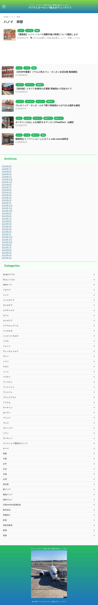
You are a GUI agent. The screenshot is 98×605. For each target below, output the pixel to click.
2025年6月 (7, 190)
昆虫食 (6, 484)
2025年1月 (6, 203)
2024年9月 (7, 213)
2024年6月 (7, 221)
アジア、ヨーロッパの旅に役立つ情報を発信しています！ (49, 549)
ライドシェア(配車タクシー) (15, 443)
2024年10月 (7, 211)
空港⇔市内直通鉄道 (12, 504)
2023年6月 (7, 250)
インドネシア (8, 300)
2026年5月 (7, 174)
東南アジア (8, 494)
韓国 (5, 530)
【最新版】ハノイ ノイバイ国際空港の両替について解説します (47, 34)
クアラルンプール (10, 325)
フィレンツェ (8, 387)
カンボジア (8, 320)
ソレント (7, 346)
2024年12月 (7, 205)
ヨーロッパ (8, 438)
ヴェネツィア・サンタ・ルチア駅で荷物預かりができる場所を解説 (48, 105)
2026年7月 (6, 169)
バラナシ (7, 377)
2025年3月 (7, 197)
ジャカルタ (8, 331)
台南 (5, 474)
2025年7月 (6, 187)
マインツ (7, 418)
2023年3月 (7, 258)
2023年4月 (7, 255)
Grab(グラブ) (9, 274)
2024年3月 (7, 229)
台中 (5, 464)
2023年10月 (7, 242)
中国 (5, 458)
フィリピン (8, 382)
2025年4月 (7, 195)
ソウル (6, 341)
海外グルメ (8, 499)
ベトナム (76, 38)
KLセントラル (9, 279)
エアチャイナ (8, 310)
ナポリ (6, 366)
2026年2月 (7, 177)
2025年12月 (7, 179)
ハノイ (6, 371)
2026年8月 (7, 166)
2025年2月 (7, 200)
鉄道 (5, 520)
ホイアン (7, 412)
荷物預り (7, 515)
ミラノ (6, 433)
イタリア (7, 290)
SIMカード (7, 284)
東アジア (7, 489)
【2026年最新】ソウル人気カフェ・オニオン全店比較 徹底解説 (46, 72)
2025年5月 (7, 192)
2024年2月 (7, 232)
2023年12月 (7, 237)
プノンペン (8, 392)
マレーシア (8, 428)
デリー (6, 356)
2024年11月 (7, 208)
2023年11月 (7, 239)
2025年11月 (7, 182)
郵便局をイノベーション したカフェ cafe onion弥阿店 (42, 139)
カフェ (6, 315)
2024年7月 (6, 218)
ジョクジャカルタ (10, 336)
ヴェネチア (8, 305)
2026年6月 (7, 171)
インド (6, 295)
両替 (5, 453)
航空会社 (7, 510)
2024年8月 (7, 216)
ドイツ (6, 361)
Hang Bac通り (53, 38)
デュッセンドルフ (10, 351)
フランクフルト (9, 397)
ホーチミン (8, 407)
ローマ (6, 448)
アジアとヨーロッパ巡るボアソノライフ (51, 7)
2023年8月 (7, 245)
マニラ (6, 423)
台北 (5, 469)
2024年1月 (6, 234)
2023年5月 (7, 252)
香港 (5, 535)
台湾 (5, 479)
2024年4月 (7, 226)
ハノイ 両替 (66, 38)
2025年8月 (7, 184)
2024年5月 (7, 224)
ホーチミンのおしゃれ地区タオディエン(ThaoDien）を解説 (45, 122)
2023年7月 (6, 247)
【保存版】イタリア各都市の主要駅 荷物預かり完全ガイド (44, 88)
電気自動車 (8, 525)
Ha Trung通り (39, 38)
